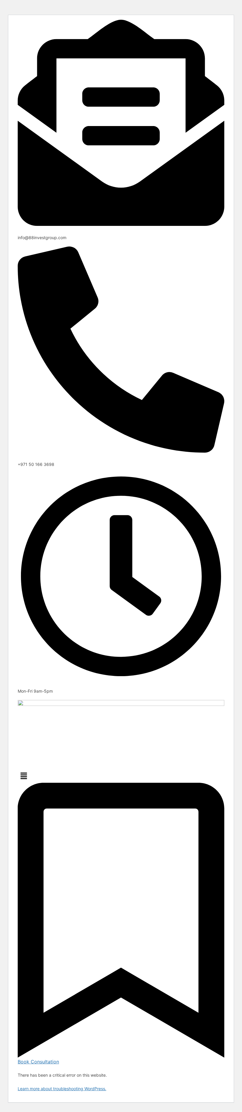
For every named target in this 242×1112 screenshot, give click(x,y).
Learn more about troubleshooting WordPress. (62, 1088)
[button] (121, 776)
